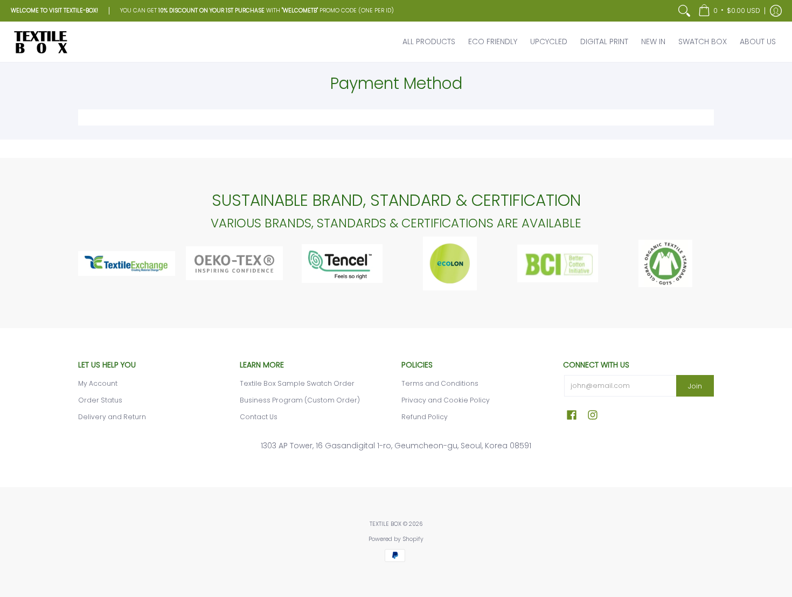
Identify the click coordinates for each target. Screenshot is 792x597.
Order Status (100, 400)
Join (695, 386)
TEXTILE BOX (385, 524)
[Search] (684, 11)
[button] (729, 11)
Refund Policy (424, 416)
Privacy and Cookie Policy (445, 400)
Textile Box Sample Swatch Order (297, 383)
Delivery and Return (112, 416)
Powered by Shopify (396, 539)
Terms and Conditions (439, 383)
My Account (97, 383)
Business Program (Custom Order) (300, 400)
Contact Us (258, 416)
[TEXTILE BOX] (40, 42)
